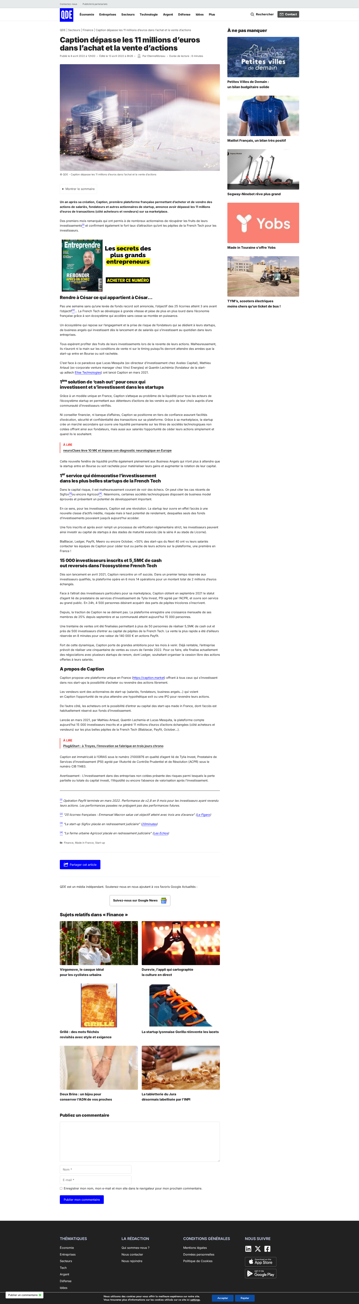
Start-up (100, 842)
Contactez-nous (68, 4)
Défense (184, 14)
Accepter (222, 1298)
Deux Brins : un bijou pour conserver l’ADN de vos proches (86, 1097)
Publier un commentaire (23, 1295)
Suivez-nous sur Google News (135, 900)
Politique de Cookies (197, 1261)
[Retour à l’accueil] (66, 14)
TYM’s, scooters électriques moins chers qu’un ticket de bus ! (254, 303)
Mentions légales (195, 1248)
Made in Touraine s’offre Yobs (251, 247)
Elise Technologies (88, 372)
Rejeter (245, 1298)
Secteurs (127, 14)
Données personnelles (198, 1254)
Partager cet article (83, 864)
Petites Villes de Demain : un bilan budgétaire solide (248, 84)
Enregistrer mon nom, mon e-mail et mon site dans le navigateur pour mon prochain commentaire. (133, 1188)
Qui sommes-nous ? (135, 1248)
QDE (63, 30)
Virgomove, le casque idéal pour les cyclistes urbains (82, 972)
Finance (88, 30)
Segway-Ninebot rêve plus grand (254, 194)
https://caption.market (148, 678)
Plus (212, 14)
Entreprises (107, 14)
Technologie (149, 14)
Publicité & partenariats (95, 4)
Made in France (84, 842)
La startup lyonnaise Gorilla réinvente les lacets (180, 1032)
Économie (87, 14)
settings (195, 1300)
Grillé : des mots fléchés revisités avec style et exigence (86, 1034)
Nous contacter (132, 1254)
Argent (168, 14)
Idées (200, 14)
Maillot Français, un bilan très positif (256, 140)
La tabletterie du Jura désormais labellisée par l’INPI (166, 1097)
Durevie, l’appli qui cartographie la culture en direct (167, 972)
